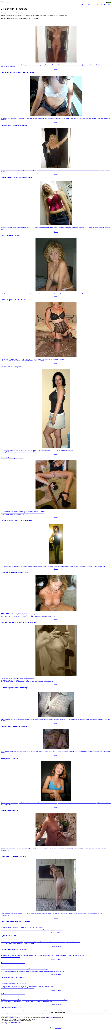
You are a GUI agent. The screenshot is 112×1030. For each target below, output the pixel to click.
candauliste (58, 1028)
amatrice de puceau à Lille (26, 1013)
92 (31, 1013)
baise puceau (18, 1010)
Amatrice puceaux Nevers (79, 1014)
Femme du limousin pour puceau (12, 458)
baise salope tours (94, 1010)
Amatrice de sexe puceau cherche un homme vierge (10, 1013)
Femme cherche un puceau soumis (12, 978)
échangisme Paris (51, 1017)
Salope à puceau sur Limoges (10, 235)
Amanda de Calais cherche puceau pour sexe (40, 1013)
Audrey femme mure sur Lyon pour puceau (94, 1014)
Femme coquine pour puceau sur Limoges (15, 726)
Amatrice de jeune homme (103, 1010)
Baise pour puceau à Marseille (41, 1010)
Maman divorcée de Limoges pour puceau (15, 572)
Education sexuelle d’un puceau (11, 367)
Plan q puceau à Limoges (9, 759)
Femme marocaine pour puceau (11, 1007)
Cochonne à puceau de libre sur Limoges (14, 688)
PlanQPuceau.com (16, 1022)
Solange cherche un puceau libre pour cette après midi (19, 622)
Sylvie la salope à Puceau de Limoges (13, 300)
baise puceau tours (4, 1010)
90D (85, 1014)
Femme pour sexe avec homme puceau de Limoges (17, 72)
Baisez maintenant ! (88, 5)
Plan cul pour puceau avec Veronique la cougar (16, 177)
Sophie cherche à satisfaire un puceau (13, 936)
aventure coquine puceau (81, 1013)
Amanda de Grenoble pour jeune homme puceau (96, 1013)
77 (76, 1013)
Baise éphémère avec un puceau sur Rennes (26, 1014)
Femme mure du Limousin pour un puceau (15, 921)
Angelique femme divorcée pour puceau (83, 1010)
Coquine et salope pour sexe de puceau (14, 949)
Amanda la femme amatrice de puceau (67, 1014)
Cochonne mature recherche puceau (13, 994)
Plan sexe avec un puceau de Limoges (13, 856)
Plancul (7, 1023)
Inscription (108, 5)
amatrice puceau (33, 1010)
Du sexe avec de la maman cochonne (13, 963)
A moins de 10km (99, 5)
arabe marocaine (57, 1012)
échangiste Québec (14, 1017)
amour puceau (13, 1010)
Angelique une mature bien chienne (9, 1016)
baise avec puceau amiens (70, 1013)
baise (9, 1010)
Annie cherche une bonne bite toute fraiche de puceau (58, 1010)
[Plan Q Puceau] (5, 2)
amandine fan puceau (25, 1010)
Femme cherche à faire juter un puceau (14, 125)
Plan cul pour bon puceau (9, 810)
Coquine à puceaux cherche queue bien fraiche (16, 520)
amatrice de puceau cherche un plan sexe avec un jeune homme (47, 1014)
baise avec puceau (71, 1010)
